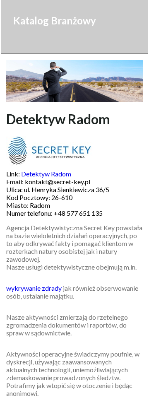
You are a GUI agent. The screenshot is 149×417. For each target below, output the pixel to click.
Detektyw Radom (46, 174)
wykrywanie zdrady (34, 288)
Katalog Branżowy (54, 20)
